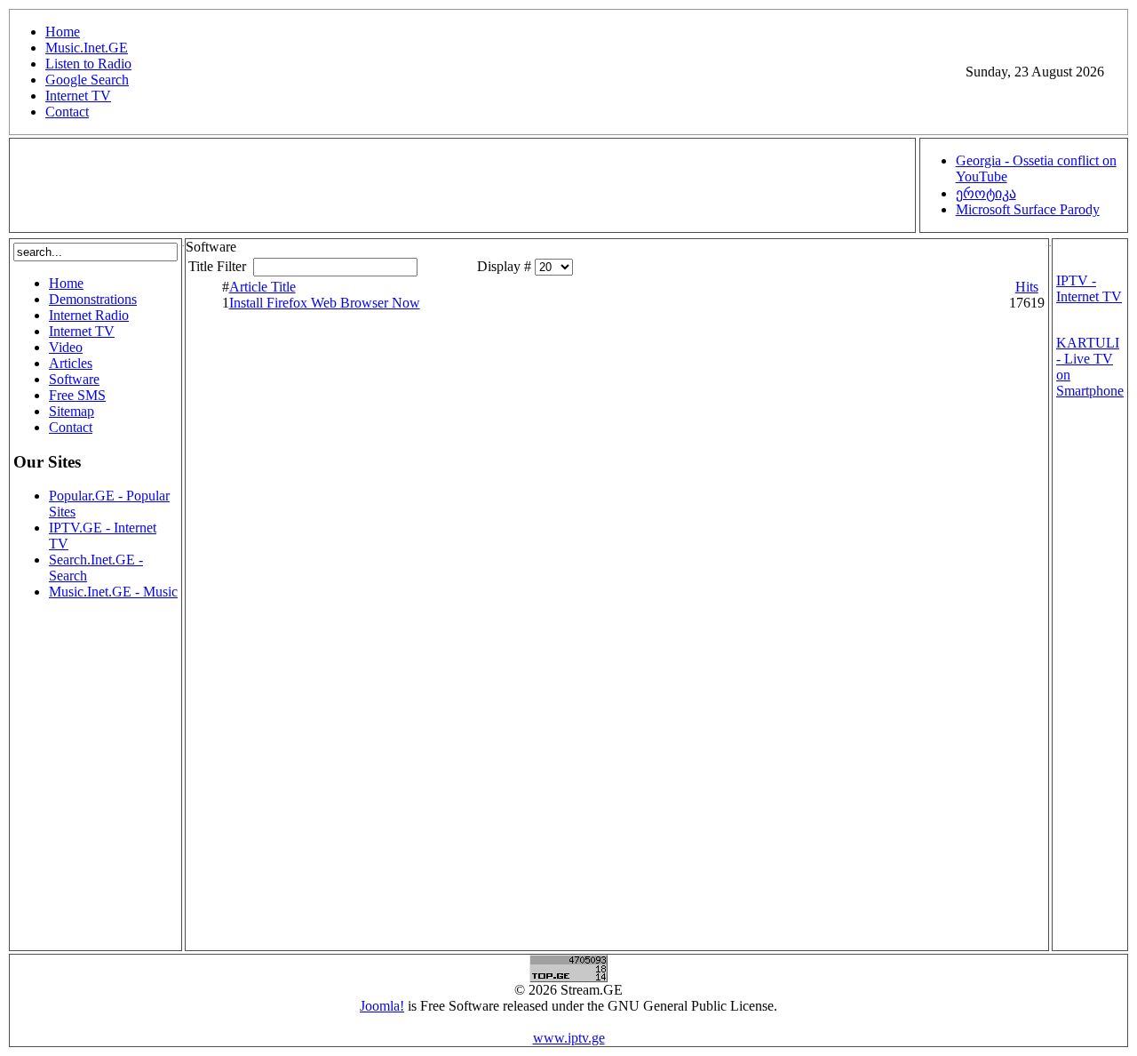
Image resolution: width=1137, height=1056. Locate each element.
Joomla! (382, 1005)
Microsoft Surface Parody (1028, 209)
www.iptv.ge (569, 1037)
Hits (1026, 286)
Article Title (262, 286)
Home (62, 31)
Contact (67, 111)
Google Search (87, 79)
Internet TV (78, 95)
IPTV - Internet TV (1089, 288)
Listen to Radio (88, 63)
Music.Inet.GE (86, 47)
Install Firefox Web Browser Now (324, 302)
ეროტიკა (986, 193)
